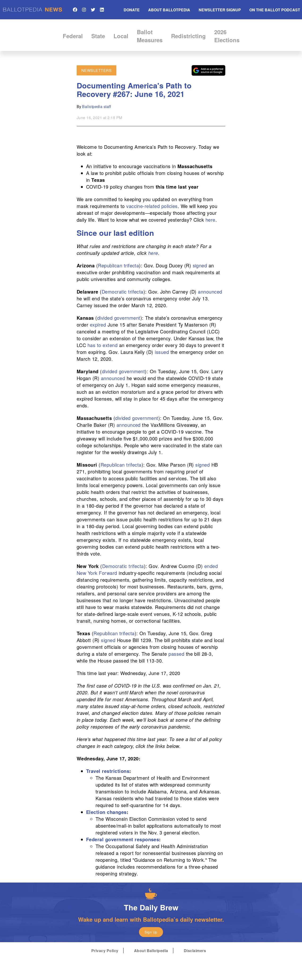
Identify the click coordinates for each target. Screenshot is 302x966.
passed (176, 653)
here (210, 219)
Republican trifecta (118, 265)
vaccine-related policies (152, 206)
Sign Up (151, 932)
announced (210, 291)
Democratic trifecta (122, 291)
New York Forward (97, 572)
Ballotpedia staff (96, 106)
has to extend (102, 345)
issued (162, 351)
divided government (118, 317)
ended (211, 566)
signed (200, 265)
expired (98, 324)
